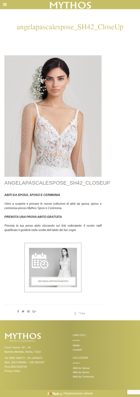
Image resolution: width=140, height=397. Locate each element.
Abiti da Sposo (81, 372)
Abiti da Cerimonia (83, 376)
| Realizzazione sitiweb (77, 393)
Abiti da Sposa (81, 368)
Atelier (76, 345)
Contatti (77, 349)
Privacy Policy (12, 370)
